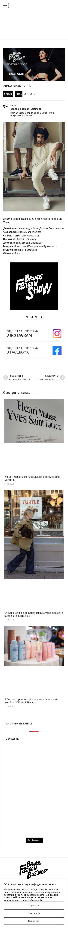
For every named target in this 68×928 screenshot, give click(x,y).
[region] (34, 903)
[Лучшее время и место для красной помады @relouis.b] (49, 809)
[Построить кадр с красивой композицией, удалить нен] (49, 792)
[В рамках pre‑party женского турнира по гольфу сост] (19, 809)
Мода (19, 94)
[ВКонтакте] (27, 317)
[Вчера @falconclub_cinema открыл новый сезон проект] (19, 792)
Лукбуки (8, 94)
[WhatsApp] (41, 317)
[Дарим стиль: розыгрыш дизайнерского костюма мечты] (19, 757)
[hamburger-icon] (5, 5)
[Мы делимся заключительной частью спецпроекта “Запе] (49, 774)
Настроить (34, 913)
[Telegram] (32, 317)
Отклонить (34, 921)
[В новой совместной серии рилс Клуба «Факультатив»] (19, 774)
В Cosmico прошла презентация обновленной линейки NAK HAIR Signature (31, 701)
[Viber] (36, 317)
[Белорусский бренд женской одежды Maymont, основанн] (49, 757)
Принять (34, 905)
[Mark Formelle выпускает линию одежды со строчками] (19, 827)
